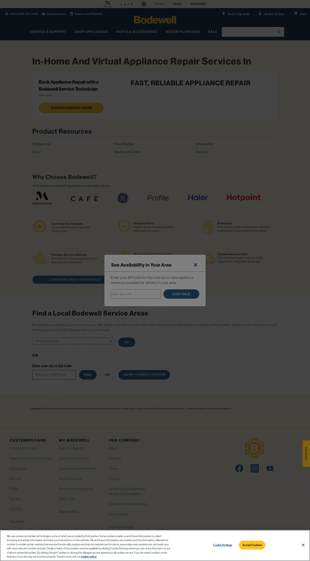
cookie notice (89, 556)
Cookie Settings (222, 545)
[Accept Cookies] (303, 545)
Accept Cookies (252, 545)
